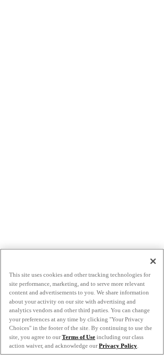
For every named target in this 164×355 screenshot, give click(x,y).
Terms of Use (78, 337)
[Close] (153, 261)
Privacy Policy (118, 345)
